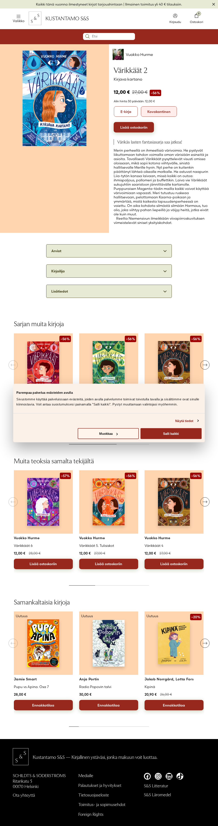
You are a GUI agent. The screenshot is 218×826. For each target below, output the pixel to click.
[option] (126, 111)
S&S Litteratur (156, 785)
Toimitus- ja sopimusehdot (101, 804)
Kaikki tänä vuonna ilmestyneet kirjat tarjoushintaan (79, 4)
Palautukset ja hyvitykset (99, 785)
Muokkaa (106, 433)
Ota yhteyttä (24, 795)
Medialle (85, 775)
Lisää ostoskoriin (134, 127)
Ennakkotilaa (43, 705)
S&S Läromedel (157, 794)
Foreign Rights (90, 814)
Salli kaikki (171, 433)
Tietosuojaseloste (93, 794)
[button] (204, 365)
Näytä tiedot (184, 420)
